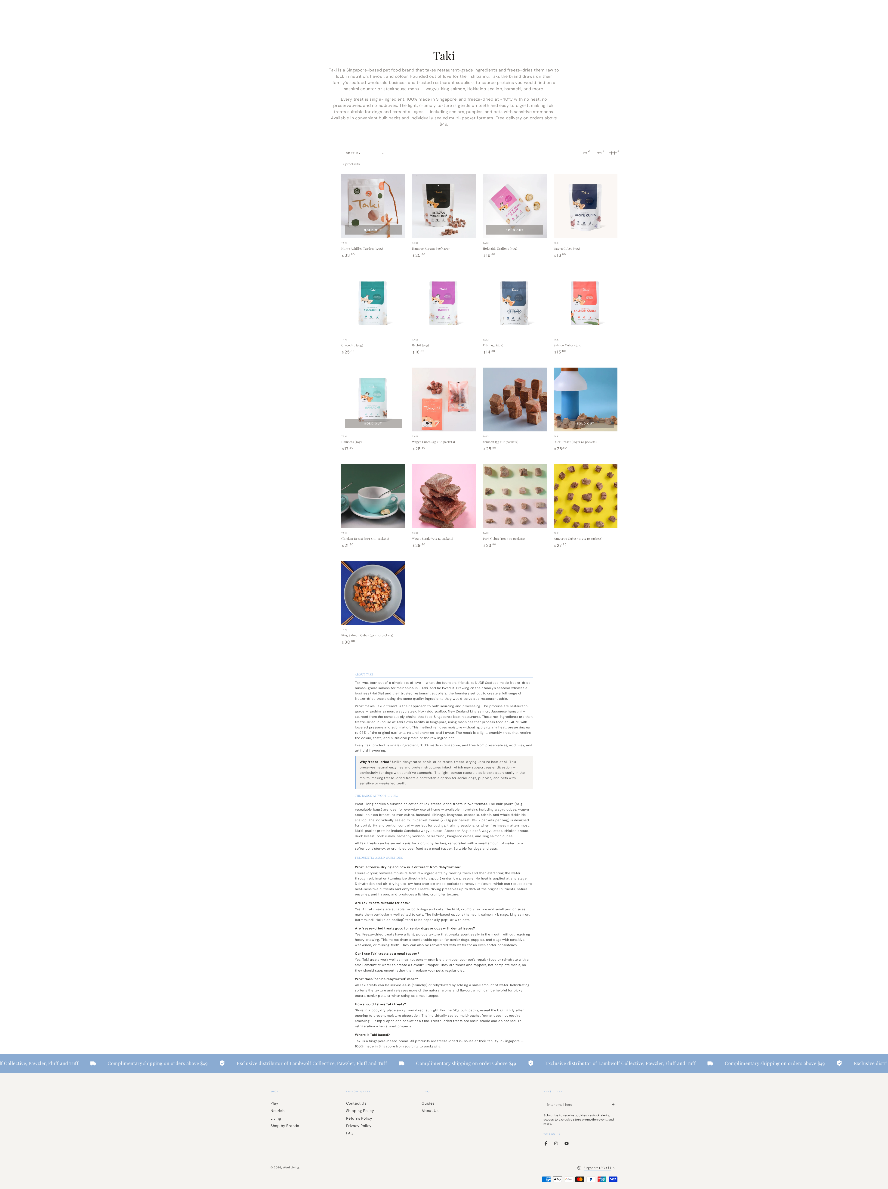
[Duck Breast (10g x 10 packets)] (585, 399)
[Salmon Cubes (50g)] (585, 303)
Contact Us (356, 1103)
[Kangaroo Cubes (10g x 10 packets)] (585, 496)
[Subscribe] (614, 1104)
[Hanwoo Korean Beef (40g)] (444, 206)
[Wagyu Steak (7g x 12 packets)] (444, 496)
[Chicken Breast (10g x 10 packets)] (373, 496)
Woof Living (291, 1167)
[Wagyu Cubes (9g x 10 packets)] (444, 399)
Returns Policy (359, 1118)
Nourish (277, 1110)
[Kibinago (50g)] (515, 303)
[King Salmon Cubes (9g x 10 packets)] (373, 593)
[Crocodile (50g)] (373, 303)
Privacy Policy (359, 1125)
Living (276, 1118)
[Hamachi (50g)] (373, 399)
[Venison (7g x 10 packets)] (515, 399)
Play (274, 1103)
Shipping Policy (360, 1110)
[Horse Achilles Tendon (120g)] (373, 206)
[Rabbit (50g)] (444, 303)
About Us (430, 1110)
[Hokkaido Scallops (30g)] (515, 206)
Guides (428, 1103)
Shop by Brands (285, 1125)
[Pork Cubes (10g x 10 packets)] (515, 496)
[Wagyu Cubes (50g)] (585, 206)
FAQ (350, 1133)
